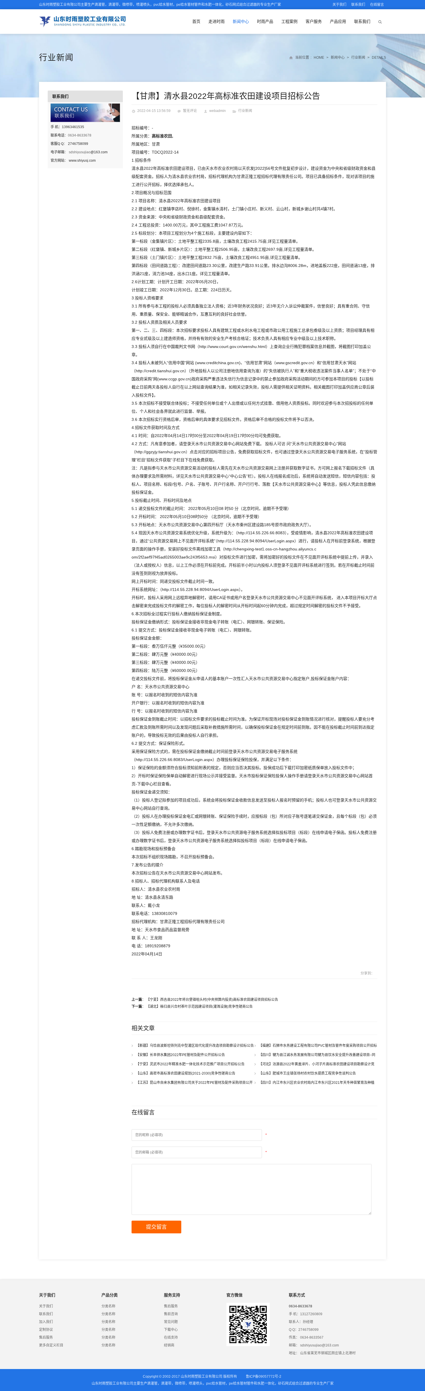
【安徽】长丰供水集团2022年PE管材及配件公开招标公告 (182, 1055)
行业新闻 (56, 57)
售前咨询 (171, 1314)
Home (319, 58)
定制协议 (46, 1330)
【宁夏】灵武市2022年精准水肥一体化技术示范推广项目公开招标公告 (191, 1064)
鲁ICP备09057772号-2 (263, 1377)
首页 (196, 21)
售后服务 (46, 1337)
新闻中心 (241, 21)
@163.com (99, 152)
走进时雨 (216, 21)
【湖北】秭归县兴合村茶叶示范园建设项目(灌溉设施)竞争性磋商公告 (199, 1007)
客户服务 (314, 21)
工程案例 (289, 21)
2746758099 (78, 144)
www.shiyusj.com (82, 161)
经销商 (169, 1345)
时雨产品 (265, 21)
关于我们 (339, 5)
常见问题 (171, 1322)
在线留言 (377, 5)
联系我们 (358, 5)
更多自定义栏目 (51, 1345)
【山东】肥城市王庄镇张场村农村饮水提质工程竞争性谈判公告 (309, 1073)
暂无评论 (190, 111)
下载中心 (171, 1330)
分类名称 (108, 1306)
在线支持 (171, 1337)
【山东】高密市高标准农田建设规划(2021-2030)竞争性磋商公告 (187, 1073)
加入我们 (46, 1322)
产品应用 (338, 21)
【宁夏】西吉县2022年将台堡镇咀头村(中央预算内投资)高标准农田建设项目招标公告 (212, 1000)
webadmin (217, 111)
